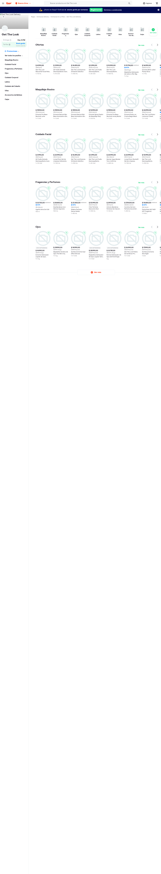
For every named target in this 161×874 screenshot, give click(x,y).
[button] (23, 3)
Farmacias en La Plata (58, 17)
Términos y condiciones (113, 10)
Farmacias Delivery (43, 17)
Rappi (33, 17)
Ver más (141, 45)
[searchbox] (88, 3)
